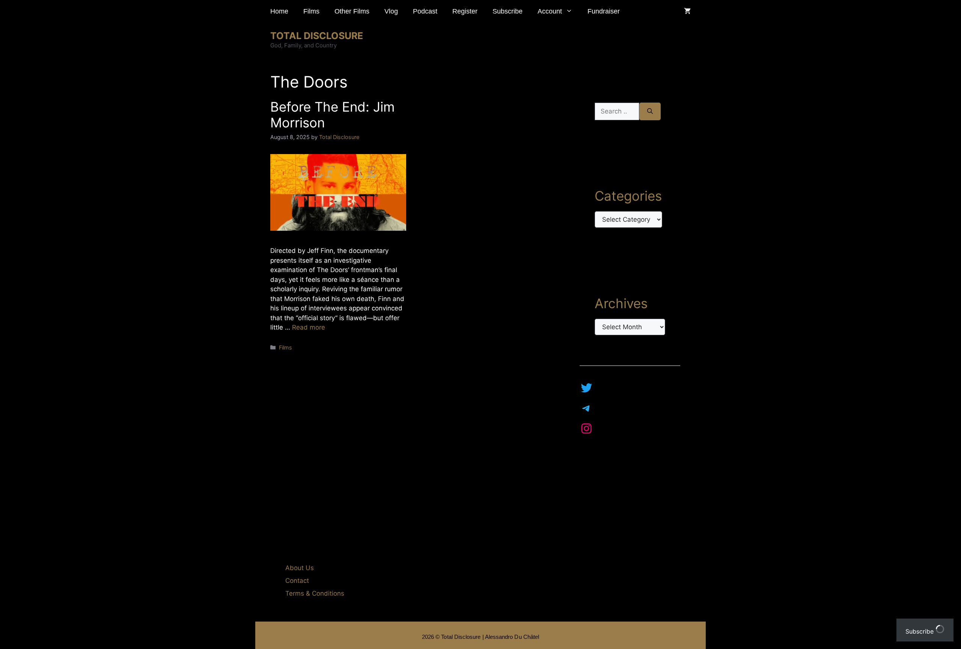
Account (550, 11)
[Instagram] (586, 428)
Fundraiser (603, 11)
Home (279, 11)
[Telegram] (586, 408)
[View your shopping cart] (687, 11)
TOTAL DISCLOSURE (316, 35)
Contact (297, 580)
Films (311, 11)
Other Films (351, 11)
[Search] (650, 112)
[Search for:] (617, 112)
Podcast (425, 11)
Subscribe (508, 11)
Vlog (391, 11)
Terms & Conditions (314, 593)
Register (464, 11)
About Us (299, 568)
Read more (308, 327)
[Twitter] (586, 388)
